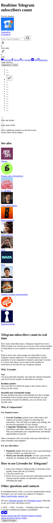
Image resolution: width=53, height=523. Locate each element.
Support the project (9, 521)
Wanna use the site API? (11, 516)
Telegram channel (16, 500)
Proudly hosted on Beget (31, 516)
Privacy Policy (21, 518)
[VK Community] (5, 513)
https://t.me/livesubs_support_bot (14, 496)
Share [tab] (15, 65)
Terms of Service (8, 518)
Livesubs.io (5, 34)
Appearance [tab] (6, 65)
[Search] (27, 38)
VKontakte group (34, 500)
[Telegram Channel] (2, 513)
